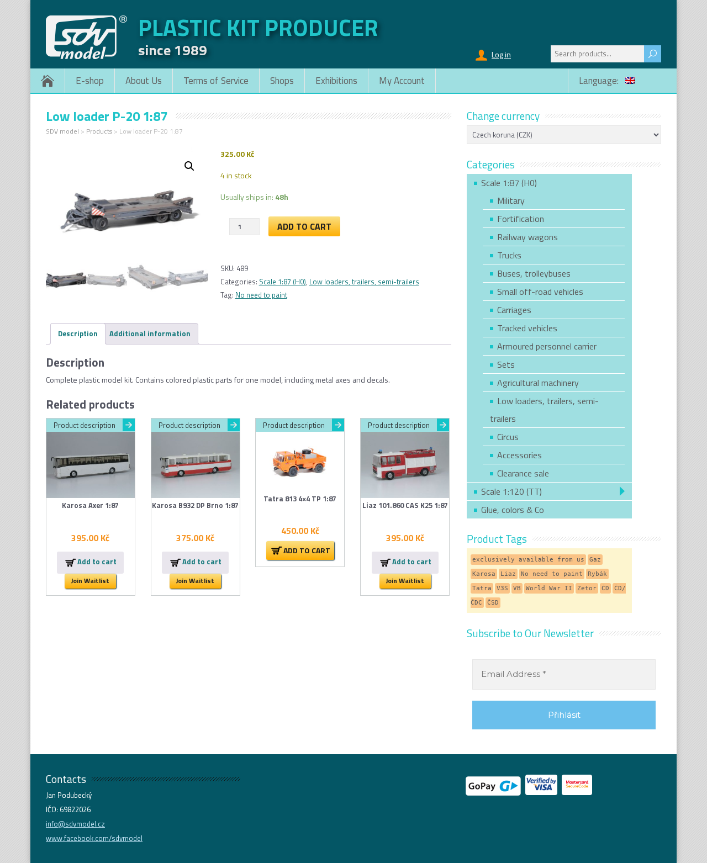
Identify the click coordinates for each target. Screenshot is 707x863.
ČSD (493, 602)
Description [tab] (78, 333)
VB (517, 588)
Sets (506, 364)
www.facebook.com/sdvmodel (94, 838)
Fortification (520, 218)
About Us (143, 80)
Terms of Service (216, 80)
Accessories (519, 455)
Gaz (595, 559)
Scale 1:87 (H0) (282, 281)
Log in (501, 54)
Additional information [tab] (150, 333)
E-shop (90, 80)
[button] (189, 166)
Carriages (514, 309)
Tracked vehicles (527, 328)
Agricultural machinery (538, 382)
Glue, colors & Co (512, 509)
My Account (402, 80)
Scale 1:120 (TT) (511, 491)
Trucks (509, 255)
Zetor (587, 588)
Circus (508, 436)
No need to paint (261, 294)
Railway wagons (527, 236)
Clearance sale (523, 473)
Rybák (597, 574)
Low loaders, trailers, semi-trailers (364, 281)
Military (511, 200)
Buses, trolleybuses (534, 273)
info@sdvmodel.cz (75, 823)
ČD (605, 588)
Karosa (483, 574)
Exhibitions (336, 80)
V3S (502, 588)
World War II (549, 588)
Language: (600, 80)
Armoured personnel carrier (547, 346)
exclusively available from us (528, 559)
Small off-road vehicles (540, 291)
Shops (282, 80)
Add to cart (304, 226)
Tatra (482, 588)
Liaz (508, 574)
